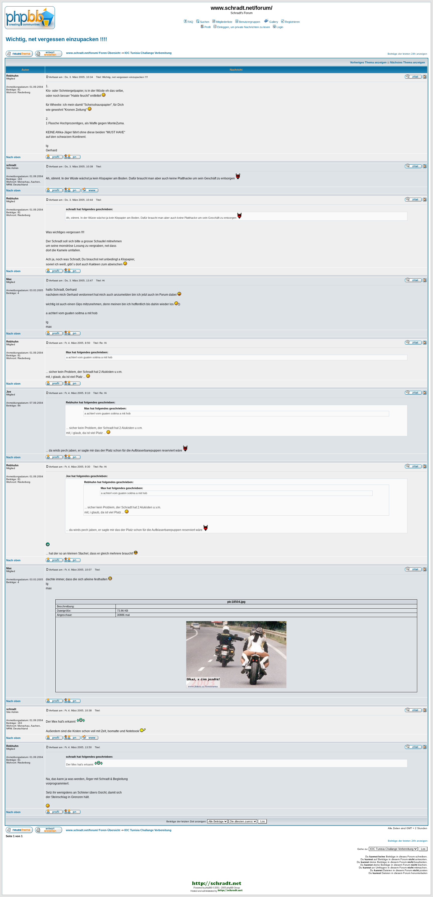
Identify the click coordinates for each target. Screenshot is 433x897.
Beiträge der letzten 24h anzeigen (407, 53)
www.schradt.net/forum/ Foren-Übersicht (93, 52)
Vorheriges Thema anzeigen (368, 62)
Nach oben (13, 157)
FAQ (190, 21)
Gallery (273, 21)
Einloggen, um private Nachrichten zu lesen (243, 27)
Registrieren (292, 21)
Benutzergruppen (249, 21)
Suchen (204, 21)
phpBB (208, 887)
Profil (207, 27)
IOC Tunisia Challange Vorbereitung (148, 52)
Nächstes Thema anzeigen (407, 62)
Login (280, 27)
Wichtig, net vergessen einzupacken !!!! (56, 39)
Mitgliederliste (224, 21)
